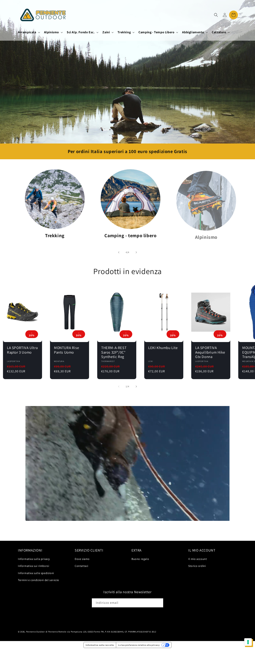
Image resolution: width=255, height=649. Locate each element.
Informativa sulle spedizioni (36, 573)
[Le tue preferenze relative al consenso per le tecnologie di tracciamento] (248, 642)
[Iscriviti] (158, 603)
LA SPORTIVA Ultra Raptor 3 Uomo (22, 349)
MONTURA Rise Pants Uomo (66, 349)
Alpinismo (208, 235)
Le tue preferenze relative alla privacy (139, 645)
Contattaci (81, 566)
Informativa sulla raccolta (100, 645)
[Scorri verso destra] (136, 252)
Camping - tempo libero (132, 235)
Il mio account (197, 559)
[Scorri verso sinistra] (118, 252)
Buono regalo (140, 559)
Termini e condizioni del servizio (38, 580)
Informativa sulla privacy (34, 559)
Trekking (57, 235)
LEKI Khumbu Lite (163, 347)
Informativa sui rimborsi (33, 566)
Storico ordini (197, 566)
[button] (29, 32)
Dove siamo (82, 559)
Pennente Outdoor (35, 631)
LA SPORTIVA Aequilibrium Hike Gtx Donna (210, 352)
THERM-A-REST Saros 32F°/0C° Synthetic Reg (114, 352)
